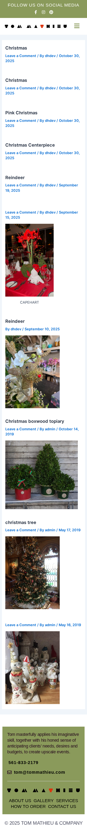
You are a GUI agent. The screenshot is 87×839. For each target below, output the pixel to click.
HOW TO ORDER (28, 806)
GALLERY (44, 800)
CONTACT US (62, 806)
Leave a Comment (20, 56)
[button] (76, 26)
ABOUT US (20, 800)
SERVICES (67, 800)
